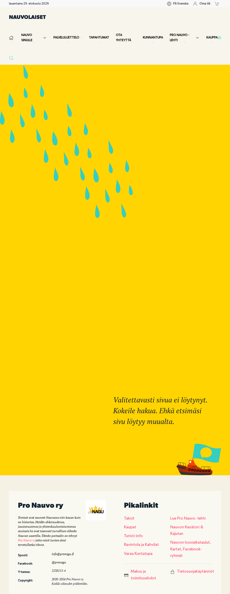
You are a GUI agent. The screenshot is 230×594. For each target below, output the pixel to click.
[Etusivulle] (12, 38)
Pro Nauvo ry (26, 540)
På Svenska (180, 3)
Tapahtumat (99, 37)
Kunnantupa (153, 37)
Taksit (129, 518)
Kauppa (212, 37)
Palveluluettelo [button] (66, 37)
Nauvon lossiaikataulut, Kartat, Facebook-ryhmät (190, 549)
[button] (218, 3)
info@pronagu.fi (63, 554)
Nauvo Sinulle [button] (26, 37)
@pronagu (59, 562)
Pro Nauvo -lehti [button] (179, 37)
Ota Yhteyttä (123, 37)
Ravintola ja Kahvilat (141, 545)
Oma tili (204, 3)
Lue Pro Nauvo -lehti (188, 518)
